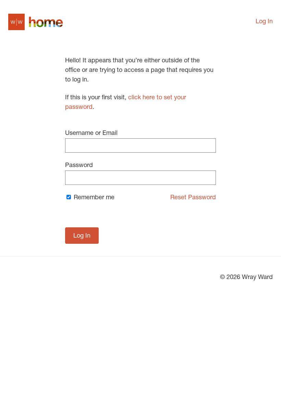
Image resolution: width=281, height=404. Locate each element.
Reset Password (193, 198)
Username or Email (91, 133)
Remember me (93, 198)
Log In (264, 22)
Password (79, 166)
